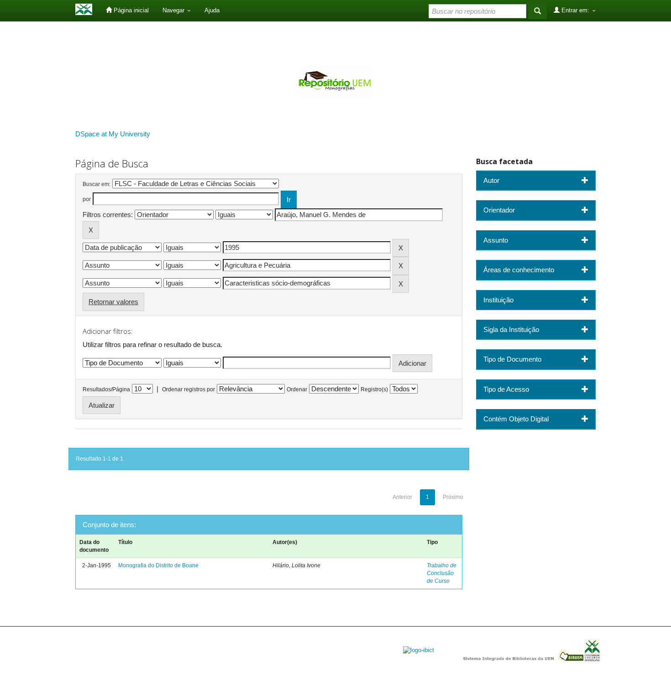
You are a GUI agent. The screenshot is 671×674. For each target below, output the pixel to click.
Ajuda (212, 10)
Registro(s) (374, 389)
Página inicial (130, 10)
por (87, 199)
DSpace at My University (112, 134)
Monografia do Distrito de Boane (158, 565)
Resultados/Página (106, 389)
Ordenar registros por (188, 389)
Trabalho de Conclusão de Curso (441, 573)
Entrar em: (575, 10)
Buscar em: (96, 184)
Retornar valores (113, 302)
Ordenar (297, 389)
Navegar (174, 10)
